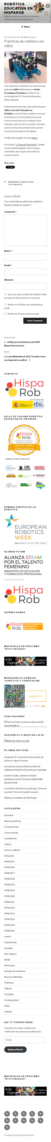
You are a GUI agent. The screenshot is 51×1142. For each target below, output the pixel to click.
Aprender (14, 182)
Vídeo (7, 1006)
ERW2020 (9, 890)
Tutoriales (15, 184)
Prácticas (27, 182)
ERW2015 (9, 861)
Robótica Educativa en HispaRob (18, 8)
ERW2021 (9, 902)
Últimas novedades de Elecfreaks (20, 798)
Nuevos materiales (13, 977)
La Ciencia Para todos (26, 144)
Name (8, 251)
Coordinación (10, 838)
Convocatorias (11, 832)
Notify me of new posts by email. (23, 314)
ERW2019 (9, 884)
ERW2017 (9, 873)
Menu (27, 27)
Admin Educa (28, 37)
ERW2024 (9, 925)
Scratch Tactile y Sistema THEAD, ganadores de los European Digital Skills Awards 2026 (23, 779)
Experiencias (10, 942)
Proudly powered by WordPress (19, 1135)
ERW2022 (9, 908)
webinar (8, 1011)
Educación (9, 856)
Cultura (7, 844)
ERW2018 (9, 879)
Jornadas (8, 948)
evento (7, 936)
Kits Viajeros (10, 954)
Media (7, 959)
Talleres (8, 988)
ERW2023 (9, 919)
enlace (34, 138)
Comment (10, 212)
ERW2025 (9, 931)
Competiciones (11, 827)
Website (9, 280)
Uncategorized (11, 1000)
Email (7, 265)
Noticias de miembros (15, 971)
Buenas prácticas (12, 821)
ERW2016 (9, 867)
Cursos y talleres (12, 850)
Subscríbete (15, 1049)
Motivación (9, 965)
